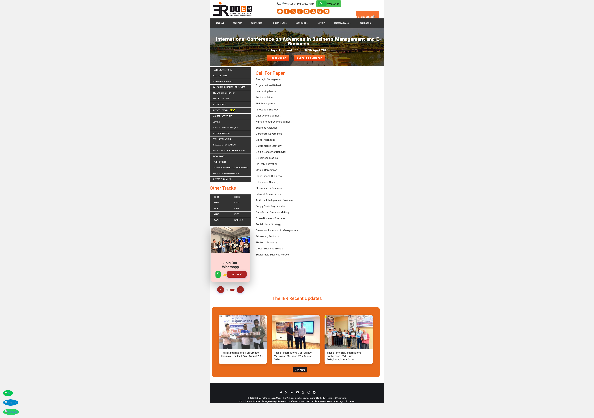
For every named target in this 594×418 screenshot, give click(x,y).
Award (216, 122)
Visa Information (222, 139)
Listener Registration (224, 93)
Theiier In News (280, 23)
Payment (321, 23)
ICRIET (216, 208)
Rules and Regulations (224, 145)
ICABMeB (238, 220)
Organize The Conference (226, 173)
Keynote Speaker (221, 110)
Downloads (219, 156)
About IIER (237, 23)
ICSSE (236, 203)
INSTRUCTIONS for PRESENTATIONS (229, 151)
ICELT (236, 208)
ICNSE (216, 214)
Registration (219, 104)
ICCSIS (237, 197)
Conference (257, 23)
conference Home (222, 70)
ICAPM (217, 220)
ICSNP (216, 203)
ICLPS (236, 214)
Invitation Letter (222, 133)
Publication (219, 162)
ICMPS (216, 197)
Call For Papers (220, 76)
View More (300, 370)
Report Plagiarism (222, 179)
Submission (302, 23)
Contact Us (365, 23)
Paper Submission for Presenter (229, 87)
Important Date (221, 99)
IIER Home (220, 23)
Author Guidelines (222, 81)
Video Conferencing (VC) (225, 128)
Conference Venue (222, 116)
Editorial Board (342, 23)
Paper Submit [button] (278, 57)
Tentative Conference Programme (230, 168)
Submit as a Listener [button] (309, 57)
